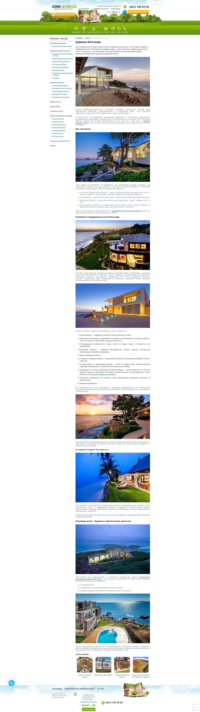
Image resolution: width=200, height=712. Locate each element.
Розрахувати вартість (65, 15)
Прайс (84, 32)
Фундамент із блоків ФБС (61, 97)
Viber (94, 705)
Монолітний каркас (59, 127)
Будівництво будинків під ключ (60, 51)
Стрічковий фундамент (60, 85)
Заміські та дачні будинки (61, 61)
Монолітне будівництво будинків (61, 116)
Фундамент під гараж (60, 94)
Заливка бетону (58, 122)
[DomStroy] (63, 7)
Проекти (113, 32)
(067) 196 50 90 (139, 7)
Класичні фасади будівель (103, 675)
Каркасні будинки (58, 70)
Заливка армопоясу (59, 130)
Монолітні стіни (58, 133)
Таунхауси (56, 78)
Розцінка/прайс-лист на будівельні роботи (80, 689)
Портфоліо (105, 32)
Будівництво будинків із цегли (63, 58)
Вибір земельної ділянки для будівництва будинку (140, 676)
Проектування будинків (58, 43)
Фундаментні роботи (57, 82)
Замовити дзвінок (140, 12)
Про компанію (76, 32)
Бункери (53, 145)
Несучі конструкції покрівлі (84, 676)
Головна (79, 38)
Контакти (125, 32)
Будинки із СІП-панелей (60, 67)
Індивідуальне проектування (62, 46)
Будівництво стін (55, 102)
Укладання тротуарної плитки (60, 141)
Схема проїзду (115, 9)
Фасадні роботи (55, 106)
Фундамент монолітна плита (62, 88)
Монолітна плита (58, 119)
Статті (119, 32)
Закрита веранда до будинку (122, 676)
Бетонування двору (59, 124)
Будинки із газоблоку (60, 64)
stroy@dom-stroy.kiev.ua (101, 9)
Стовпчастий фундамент (61, 91)
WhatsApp (85, 705)
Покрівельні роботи (56, 111)
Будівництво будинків (94, 32)
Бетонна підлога (58, 136)
